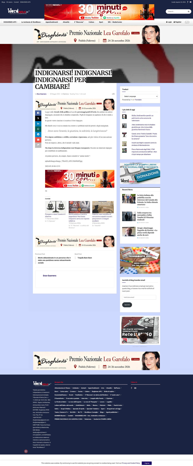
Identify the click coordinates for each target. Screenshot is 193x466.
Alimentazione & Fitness (62, 388)
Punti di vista (118, 405)
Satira (56, 409)
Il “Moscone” (79, 22)
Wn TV (80, 412)
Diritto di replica (109, 391)
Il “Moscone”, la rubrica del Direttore (96, 395)
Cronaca (73, 391)
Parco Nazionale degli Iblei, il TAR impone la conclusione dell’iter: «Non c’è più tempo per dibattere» (144, 152)
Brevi (56, 391)
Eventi (71, 395)
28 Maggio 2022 (55, 94)
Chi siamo (9, 2)
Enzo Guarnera (41, 94)
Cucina (80, 391)
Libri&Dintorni (80, 405)
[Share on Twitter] (38, 118)
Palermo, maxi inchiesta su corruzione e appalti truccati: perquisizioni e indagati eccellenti (102, 217)
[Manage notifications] (26, 451)
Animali (83, 388)
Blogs (3, 2)
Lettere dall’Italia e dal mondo (64, 405)
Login (169, 22)
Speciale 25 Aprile (78, 409)
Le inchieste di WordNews (31, 22)
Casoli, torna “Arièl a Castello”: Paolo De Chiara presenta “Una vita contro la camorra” (144, 136)
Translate (138, 100)
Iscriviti (127, 305)
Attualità (66, 22)
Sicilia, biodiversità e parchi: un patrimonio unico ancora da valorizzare (142, 118)
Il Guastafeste (59, 398)
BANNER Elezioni (60, 416)
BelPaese (117, 388)
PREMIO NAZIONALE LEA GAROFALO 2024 (68, 419)
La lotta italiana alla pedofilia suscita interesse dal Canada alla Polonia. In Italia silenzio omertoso (147, 200)
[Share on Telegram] (38, 134)
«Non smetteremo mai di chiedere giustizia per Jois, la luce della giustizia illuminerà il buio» (143, 127)
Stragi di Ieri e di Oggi (113, 409)
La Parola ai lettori (60, 402)
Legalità (109, 402)
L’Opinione (109, 398)
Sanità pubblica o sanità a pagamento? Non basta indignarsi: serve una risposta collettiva (79, 217)
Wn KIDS (73, 412)
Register (178, 22)
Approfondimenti (52, 22)
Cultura (91, 22)
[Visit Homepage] (16, 11)
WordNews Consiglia (91, 412)
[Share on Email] (38, 140)
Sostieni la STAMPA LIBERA (102, 419)
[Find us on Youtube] (190, 2)
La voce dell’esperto (74, 402)
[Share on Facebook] (38, 113)
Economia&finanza (61, 395)
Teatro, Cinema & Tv (61, 412)
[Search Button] (189, 11)
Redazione (88, 419)
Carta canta (64, 391)
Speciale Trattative (93, 409)
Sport (101, 22)
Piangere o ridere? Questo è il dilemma (55, 215)
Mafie (88, 405)
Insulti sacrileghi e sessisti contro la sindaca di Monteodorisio (144, 144)
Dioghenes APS (97, 391)
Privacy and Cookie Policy (131, 463)
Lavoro (102, 402)
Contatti (16, 2)
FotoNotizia (79, 395)
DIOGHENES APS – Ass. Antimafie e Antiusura (90, 416)
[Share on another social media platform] (38, 145)
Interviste (84, 398)
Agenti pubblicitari (111, 412)
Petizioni (102, 405)
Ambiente (75, 388)
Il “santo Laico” (115, 395)
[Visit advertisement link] (99, 11)
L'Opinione (65, 94)
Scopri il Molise (65, 409)
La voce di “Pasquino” (91, 402)
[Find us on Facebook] (187, 2)
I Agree (146, 463)
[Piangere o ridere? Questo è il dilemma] (55, 207)
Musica (95, 405)
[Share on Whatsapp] (38, 129)
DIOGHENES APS (25, 2)
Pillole (109, 405)
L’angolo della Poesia (96, 398)
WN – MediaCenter (115, 22)
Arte (102, 388)
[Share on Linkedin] (38, 123)
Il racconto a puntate (72, 398)
